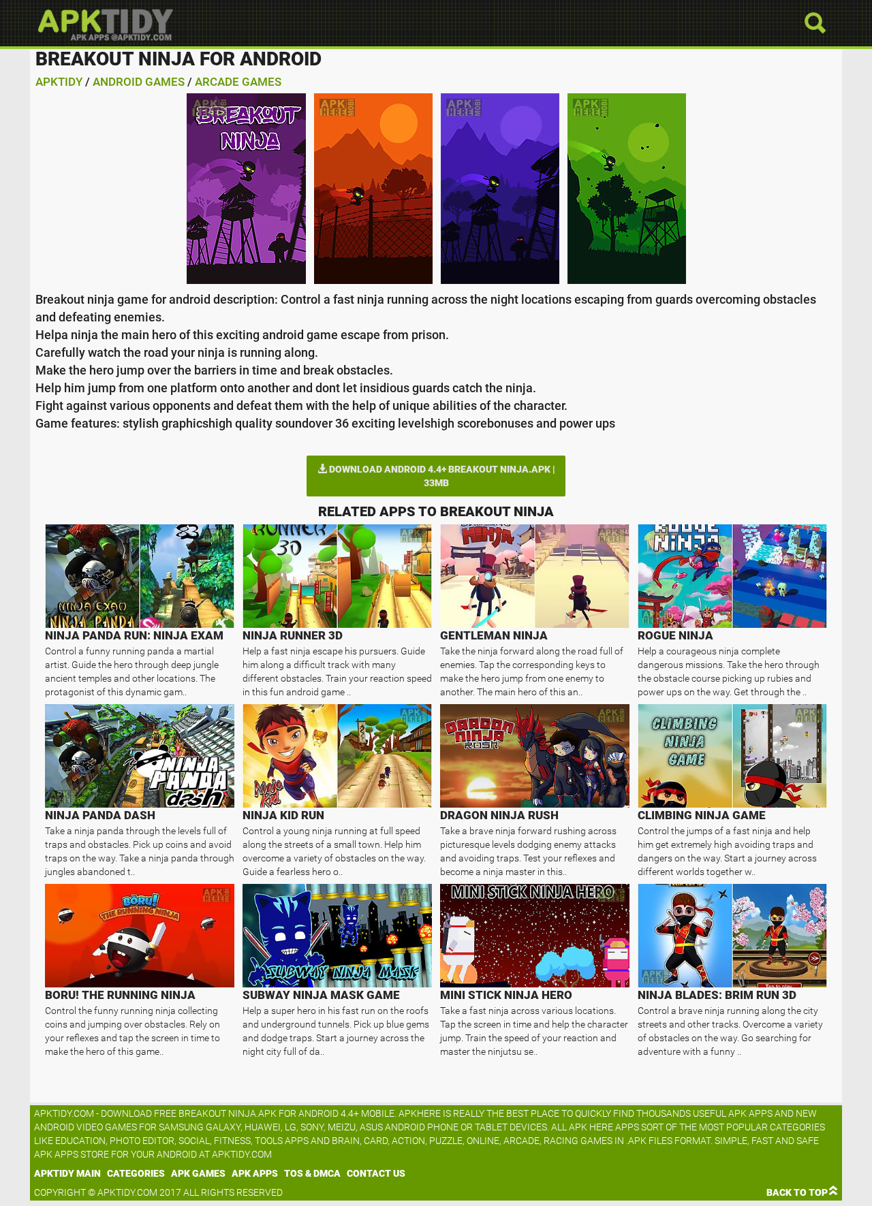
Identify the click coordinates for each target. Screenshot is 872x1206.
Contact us (376, 1173)
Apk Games (198, 1173)
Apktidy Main (67, 1173)
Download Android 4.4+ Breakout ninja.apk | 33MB (441, 476)
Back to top (797, 1192)
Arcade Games (238, 82)
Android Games (139, 82)
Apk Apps (255, 1173)
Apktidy (58, 82)
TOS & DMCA (312, 1173)
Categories (136, 1173)
